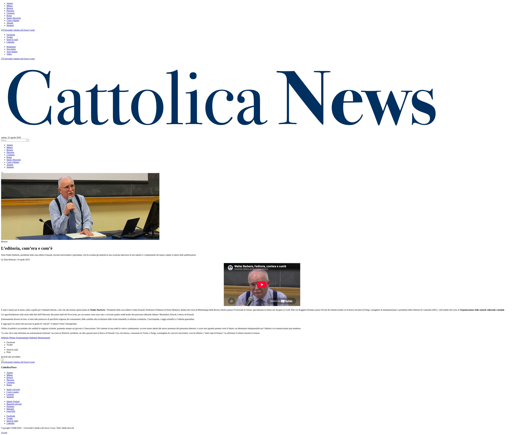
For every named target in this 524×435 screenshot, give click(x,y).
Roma (9, 15)
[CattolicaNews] (221, 130)
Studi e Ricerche (14, 18)
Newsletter (11, 49)
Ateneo (10, 3)
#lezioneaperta (44, 338)
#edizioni (33, 338)
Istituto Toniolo (13, 401)
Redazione (11, 47)
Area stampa (12, 51)
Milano (10, 6)
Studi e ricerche (13, 389)
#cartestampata (22, 338)
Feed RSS (11, 411)
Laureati (10, 394)
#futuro (12, 338)
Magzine (10, 409)
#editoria (5, 338)
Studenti (10, 25)
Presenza (10, 406)
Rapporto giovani (14, 404)
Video (9, 54)
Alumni (10, 23)
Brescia (10, 8)
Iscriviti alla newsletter (10, 357)
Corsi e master (13, 392)
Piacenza (10, 11)
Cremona (10, 13)
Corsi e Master (13, 20)
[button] (2, 172)
